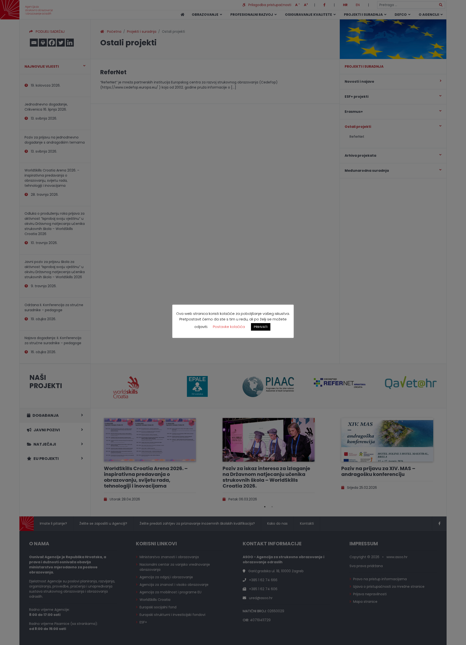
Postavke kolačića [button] (229, 326)
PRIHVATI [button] (260, 327)
